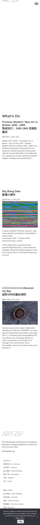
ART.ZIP (5, 137)
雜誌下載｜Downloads (11, 474)
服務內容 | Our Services (11, 464)
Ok (20, 521)
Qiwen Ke (6, 200)
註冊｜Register (8, 478)
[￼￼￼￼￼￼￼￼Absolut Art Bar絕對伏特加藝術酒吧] (20, 324)
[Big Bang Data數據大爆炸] (20, 227)
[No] (37, 517)
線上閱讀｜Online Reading (12, 471)
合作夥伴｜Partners (10, 467)
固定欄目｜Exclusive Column (13, 504)
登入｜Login (7, 481)
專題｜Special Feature (11, 500)
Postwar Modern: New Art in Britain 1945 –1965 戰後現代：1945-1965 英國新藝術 (20, 126)
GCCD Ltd (7, 461)
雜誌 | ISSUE (7, 490)
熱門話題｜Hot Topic (10, 497)
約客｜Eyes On (8, 507)
